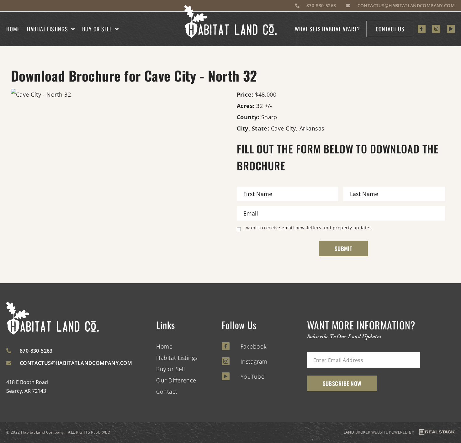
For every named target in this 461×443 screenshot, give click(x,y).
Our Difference (176, 380)
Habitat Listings (47, 29)
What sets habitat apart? (327, 29)
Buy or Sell (97, 29)
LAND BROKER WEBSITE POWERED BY (379, 432)
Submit (343, 248)
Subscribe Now (342, 383)
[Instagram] (436, 29)
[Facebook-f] (422, 29)
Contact (166, 391)
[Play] (451, 29)
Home (13, 29)
